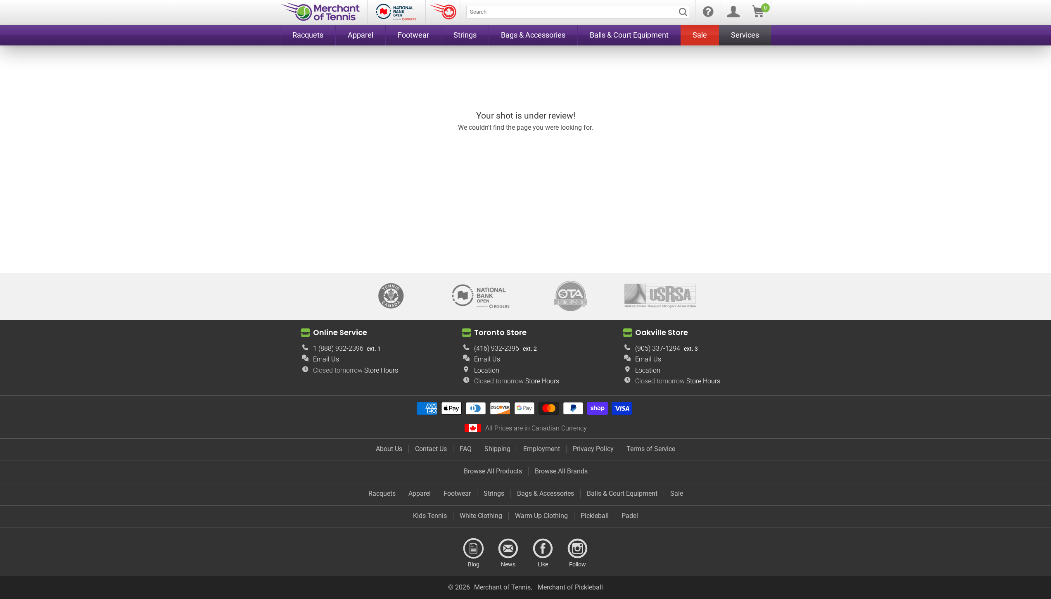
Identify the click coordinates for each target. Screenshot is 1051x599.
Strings (494, 493)
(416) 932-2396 (496, 348)
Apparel (419, 493)
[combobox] (577, 12)
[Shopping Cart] (758, 15)
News (508, 548)
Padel (630, 516)
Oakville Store (661, 332)
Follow (577, 548)
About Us (389, 449)
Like (543, 548)
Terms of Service (650, 449)
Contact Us (431, 449)
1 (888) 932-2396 (338, 348)
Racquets (382, 493)
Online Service (340, 332)
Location (486, 370)
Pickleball (595, 516)
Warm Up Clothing (541, 516)
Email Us (326, 359)
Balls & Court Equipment (622, 493)
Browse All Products (493, 471)
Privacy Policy (593, 449)
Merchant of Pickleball (570, 587)
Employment (541, 449)
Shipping (497, 449)
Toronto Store (500, 332)
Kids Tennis (430, 516)
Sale (676, 493)
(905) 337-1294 (657, 348)
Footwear (457, 493)
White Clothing (481, 516)
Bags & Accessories (545, 493)
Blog (473, 548)
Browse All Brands (561, 471)
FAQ (466, 449)
